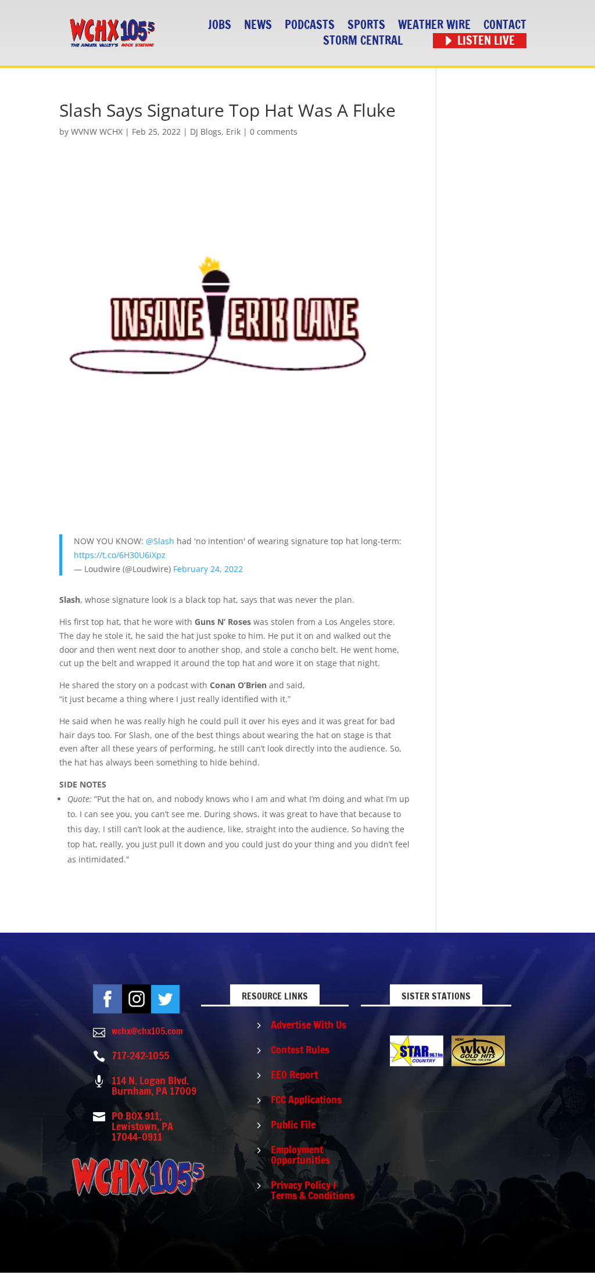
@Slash (160, 540)
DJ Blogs (205, 131)
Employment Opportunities (300, 1154)
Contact (504, 25)
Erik (233, 131)
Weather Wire (434, 25)
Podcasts (310, 25)
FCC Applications (306, 1099)
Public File (293, 1124)
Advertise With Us (308, 1024)
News (258, 25)
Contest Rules (300, 1049)
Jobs (219, 25)
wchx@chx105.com (147, 1030)
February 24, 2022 (208, 568)
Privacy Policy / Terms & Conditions (312, 1190)
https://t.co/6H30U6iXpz (120, 554)
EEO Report (294, 1074)
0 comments (274, 131)
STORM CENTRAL (363, 41)
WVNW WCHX (97, 131)
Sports (366, 25)
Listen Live (486, 41)
